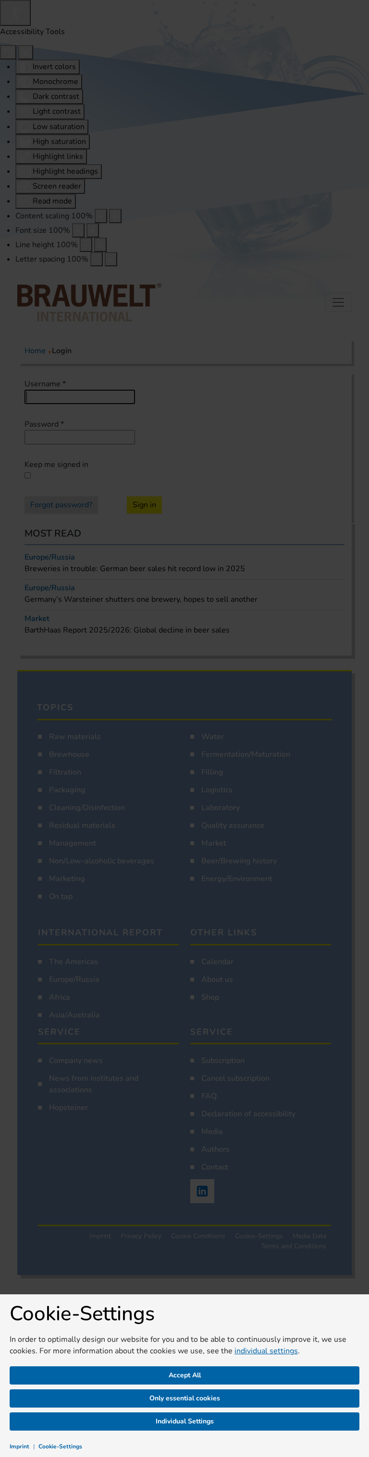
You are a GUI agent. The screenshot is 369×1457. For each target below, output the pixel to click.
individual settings (266, 1351)
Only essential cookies (184, 1398)
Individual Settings (185, 1421)
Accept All (185, 1375)
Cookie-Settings (60, 1446)
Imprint (19, 1446)
